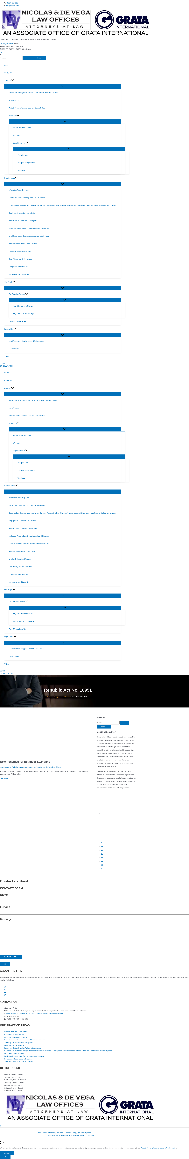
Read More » (4, 778)
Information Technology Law (14, 1053)
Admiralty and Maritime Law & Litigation (18, 1042)
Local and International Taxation (15, 1037)
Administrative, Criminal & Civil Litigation (18, 1061)
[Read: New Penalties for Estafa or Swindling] (33, 756)
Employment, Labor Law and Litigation (18, 1059)
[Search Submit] (27, 58)
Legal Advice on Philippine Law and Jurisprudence (18, 767)
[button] (12, 80)
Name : (4, 894)
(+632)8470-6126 (12, 3)
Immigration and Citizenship (14, 1045)
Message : (7, 919)
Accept (6, 1153)
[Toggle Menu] (62, 86)
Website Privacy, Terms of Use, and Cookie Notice (66, 1135)
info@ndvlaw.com (12, 6)
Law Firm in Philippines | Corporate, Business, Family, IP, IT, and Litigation (64, 1133)
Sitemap (91, 1135)
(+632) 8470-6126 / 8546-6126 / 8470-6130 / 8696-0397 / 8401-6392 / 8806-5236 (34, 1013)
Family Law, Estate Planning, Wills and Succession (22, 1048)
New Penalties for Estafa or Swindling (25, 761)
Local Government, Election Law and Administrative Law (24, 1040)
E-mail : (5, 907)
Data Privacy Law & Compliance (16, 1032)
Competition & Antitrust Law (14, 1034)
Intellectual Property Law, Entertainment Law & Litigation (24, 1056)
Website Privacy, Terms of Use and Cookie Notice (158, 1148)
